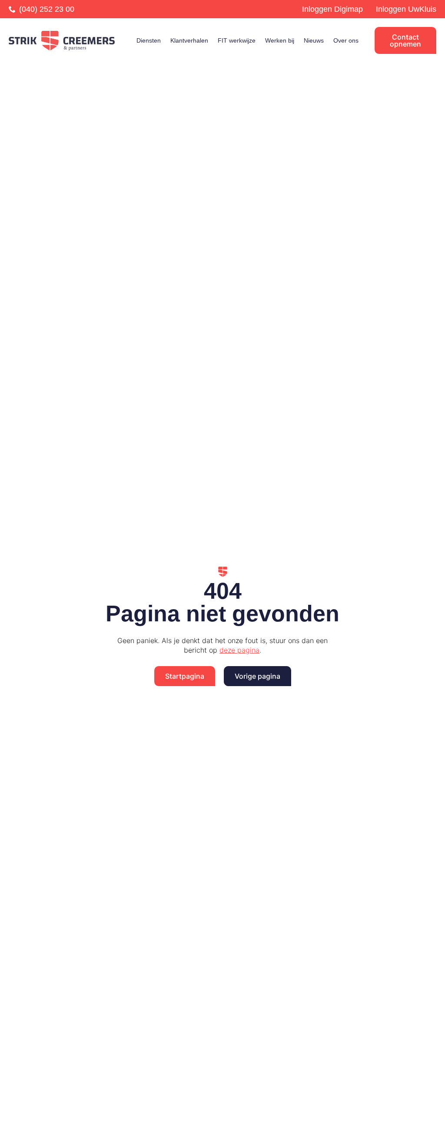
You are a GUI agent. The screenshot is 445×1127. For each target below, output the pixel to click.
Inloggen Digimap (332, 9)
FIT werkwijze (237, 40)
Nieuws (314, 40)
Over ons (346, 40)
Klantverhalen (189, 40)
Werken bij (279, 40)
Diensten (148, 40)
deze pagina (239, 650)
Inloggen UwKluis (406, 9)
